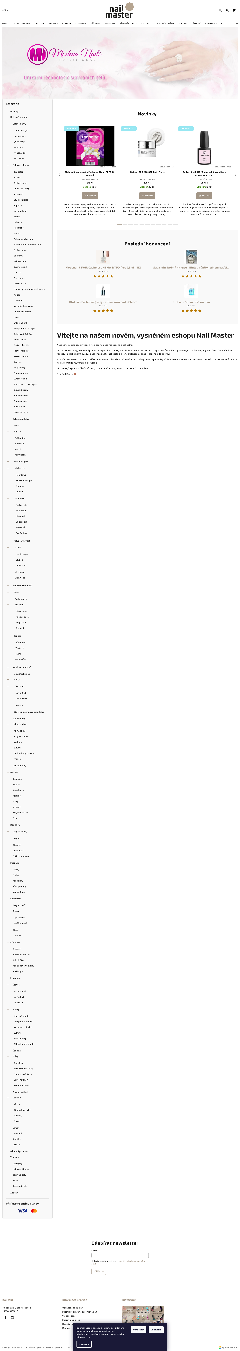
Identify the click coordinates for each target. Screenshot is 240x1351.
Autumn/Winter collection (27, 244)
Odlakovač (18, 850)
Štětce (16, 984)
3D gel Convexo (21, 736)
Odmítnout (138, 1329)
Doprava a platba (71, 1320)
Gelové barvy (19, 123)
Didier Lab (21, 565)
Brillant (17, 177)
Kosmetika (15, 898)
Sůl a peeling (19, 886)
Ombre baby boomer (24, 753)
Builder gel (21, 521)
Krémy (16, 869)
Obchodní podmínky (72, 1307)
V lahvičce (20, 468)
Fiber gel (20, 516)
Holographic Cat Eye (24, 328)
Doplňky (17, 1139)
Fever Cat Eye (21, 412)
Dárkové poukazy (19, 1151)
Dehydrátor (19, 960)
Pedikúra (15, 862)
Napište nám (68, 1324)
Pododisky (18, 880)
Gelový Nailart (20, 724)
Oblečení (17, 1133)
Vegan (17, 838)
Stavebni (19, 686)
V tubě (18, 547)
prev (59, 174)
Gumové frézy (21, 1079)
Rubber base (22, 616)
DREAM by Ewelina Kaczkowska (29, 289)
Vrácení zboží (69, 1315)
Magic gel (19, 147)
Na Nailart (19, 997)
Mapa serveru (69, 1328)
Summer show (21, 373)
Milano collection (23, 311)
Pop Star (18, 205)
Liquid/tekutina (22, 674)
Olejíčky (17, 845)
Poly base (21, 622)
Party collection (22, 345)
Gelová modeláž (21, 419)
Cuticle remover (21, 856)
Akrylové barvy (20, 812)
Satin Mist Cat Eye (23, 334)
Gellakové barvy (21, 165)
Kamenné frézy (21, 1085)
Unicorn (18, 222)
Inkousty (17, 807)
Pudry (17, 679)
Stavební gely (21, 461)
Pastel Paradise (22, 350)
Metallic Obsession (23, 306)
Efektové (19, 443)
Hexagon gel (20, 136)
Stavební (19, 604)
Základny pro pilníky (24, 1044)
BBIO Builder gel (24, 480)
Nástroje (17, 1097)
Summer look (20, 401)
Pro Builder (21, 533)
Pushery (18, 1115)
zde (89, 1337)
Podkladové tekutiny (23, 965)
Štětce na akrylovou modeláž (29, 712)
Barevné (19, 705)
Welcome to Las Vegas (25, 384)
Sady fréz (18, 1063)
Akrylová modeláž (22, 667)
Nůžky (17, 1104)
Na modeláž (20, 991)
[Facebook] (5, 1317)
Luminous (19, 300)
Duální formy (19, 718)
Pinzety (18, 1121)
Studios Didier (21, 199)
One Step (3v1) (21, 188)
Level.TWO (21, 698)
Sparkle (18, 362)
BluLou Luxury (21, 389)
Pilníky (16, 875)
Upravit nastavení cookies (66, 1347)
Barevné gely (19, 1174)
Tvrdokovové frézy (23, 1068)
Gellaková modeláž (22, 585)
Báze (15, 1180)
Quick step (19, 141)
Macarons (19, 227)
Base (16, 425)
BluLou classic (21, 395)
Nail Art (14, 772)
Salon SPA (18, 935)
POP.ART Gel (20, 731)
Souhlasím (156, 1329)
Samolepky (18, 790)
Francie (18, 758)
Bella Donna (20, 261)
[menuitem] (6, 23)
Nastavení (84, 1344)
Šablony (17, 1050)
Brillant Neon (20, 183)
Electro (17, 233)
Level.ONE (21, 693)
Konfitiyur (21, 474)
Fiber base (21, 611)
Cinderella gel (21, 130)
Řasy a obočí (19, 905)
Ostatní (20, 628)
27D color (18, 171)
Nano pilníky (19, 892)
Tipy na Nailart (20, 1092)
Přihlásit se (99, 1271)
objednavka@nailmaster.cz (16, 1307)
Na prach (18, 1002)
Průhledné (20, 438)
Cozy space (19, 278)
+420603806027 (10, 1311)
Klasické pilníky (22, 1016)
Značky (14, 1192)
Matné (18, 449)
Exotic (17, 216)
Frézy (15, 1056)
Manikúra (15, 824)
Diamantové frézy (23, 1074)
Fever (17, 317)
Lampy (16, 1127)
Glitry (15, 801)
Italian (17, 294)
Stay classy (19, 367)
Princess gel (20, 152)
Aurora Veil (19, 406)
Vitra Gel (18, 194)
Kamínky (17, 795)
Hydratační (19, 917)
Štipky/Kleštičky (22, 1110)
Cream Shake (20, 322)
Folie (15, 818)
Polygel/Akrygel (22, 540)
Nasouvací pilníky (23, 1027)
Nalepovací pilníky (23, 1021)
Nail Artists (21, 505)
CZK (4, 10)
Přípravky (15, 942)
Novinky (14, 111)
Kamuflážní (20, 454)
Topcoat (18, 431)
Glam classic (20, 283)
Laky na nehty (20, 831)
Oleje (15, 930)
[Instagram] (12, 1317)
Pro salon (15, 978)
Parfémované (20, 923)
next (235, 174)
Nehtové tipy (19, 765)
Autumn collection (23, 239)
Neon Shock (20, 339)
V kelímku (20, 498)
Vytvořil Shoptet (230, 1347)
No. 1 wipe (19, 158)
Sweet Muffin (20, 378)
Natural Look (20, 211)
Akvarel (16, 784)
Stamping (18, 779)
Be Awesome (20, 250)
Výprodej (14, 1157)
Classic (17, 272)
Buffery (17, 1032)
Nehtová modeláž (19, 117)
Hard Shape (22, 554)
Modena (20, 486)
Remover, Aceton (21, 954)
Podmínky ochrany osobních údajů (80, 1311)
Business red (20, 266)
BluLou (19, 491)
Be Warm (18, 255)
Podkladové (21, 599)
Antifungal (18, 971)
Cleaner (17, 949)
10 (175, 224)
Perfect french (21, 356)
